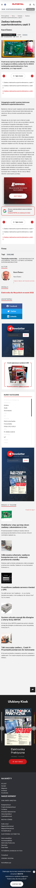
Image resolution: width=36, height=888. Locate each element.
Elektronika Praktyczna (8, 843)
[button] (2, 728)
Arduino (25, 9)
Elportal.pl (4, 845)
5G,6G (3, 9)
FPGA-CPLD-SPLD (10, 426)
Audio (5, 408)
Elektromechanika (9, 421)
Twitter (13, 311)
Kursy (13, 16)
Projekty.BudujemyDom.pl (8, 807)
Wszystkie (31, 9)
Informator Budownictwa (8, 811)
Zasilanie (20, 16)
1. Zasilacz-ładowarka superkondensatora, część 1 (18, 82)
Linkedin (13, 316)
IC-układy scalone (9, 432)
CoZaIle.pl (4, 809)
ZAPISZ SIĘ (16, 884)
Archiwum (4, 790)
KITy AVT (4, 783)
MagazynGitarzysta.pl (7, 826)
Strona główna (5, 16)
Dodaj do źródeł (8, 35)
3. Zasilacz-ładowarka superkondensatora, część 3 (18, 92)
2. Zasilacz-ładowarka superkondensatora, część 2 (18, 87)
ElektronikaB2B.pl (6, 838)
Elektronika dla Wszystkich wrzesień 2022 (17, 293)
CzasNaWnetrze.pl (6, 816)
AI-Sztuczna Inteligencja (14, 9)
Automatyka (8, 410)
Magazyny (4, 788)
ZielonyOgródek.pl (6, 814)
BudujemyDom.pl (6, 805)
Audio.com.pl (4, 824)
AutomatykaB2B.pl (6, 840)
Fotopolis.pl (4, 855)
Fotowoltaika (8, 424)
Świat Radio (4, 847)
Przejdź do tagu (30, 509)
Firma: (4, 248)
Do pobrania (4, 793)
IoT (5, 437)
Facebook (13, 306)
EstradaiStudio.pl (6, 830)
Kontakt (3, 786)
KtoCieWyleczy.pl (6, 862)
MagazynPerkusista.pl (7, 828)
